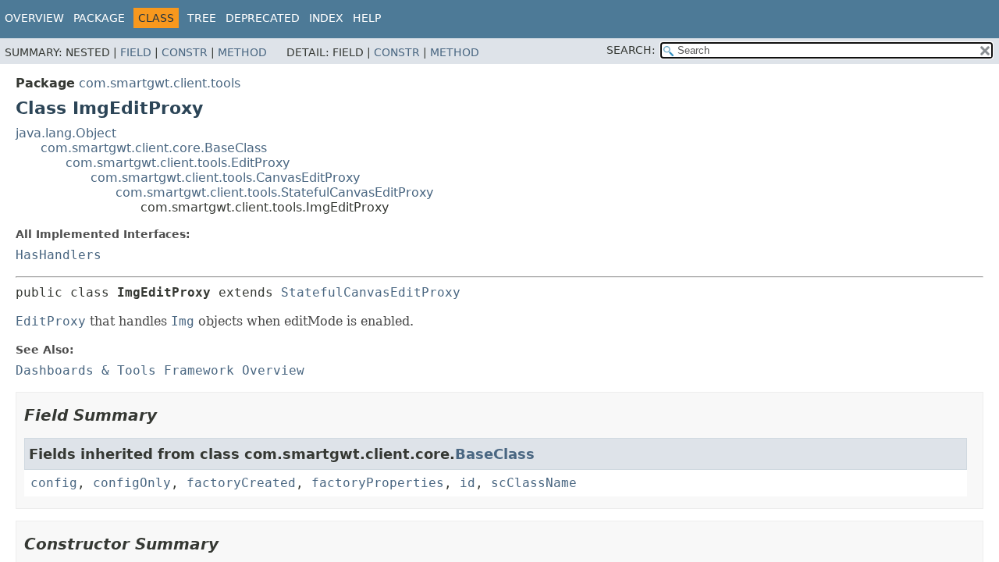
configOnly (132, 482)
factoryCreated (241, 482)
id (467, 482)
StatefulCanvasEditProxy (370, 292)
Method (242, 52)
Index (326, 18)
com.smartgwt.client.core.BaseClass (154, 147)
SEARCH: (631, 50)
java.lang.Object (66, 133)
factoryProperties (377, 482)
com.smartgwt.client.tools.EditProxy (178, 162)
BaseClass (495, 454)
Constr (185, 52)
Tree (201, 18)
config (53, 482)
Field (135, 52)
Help (367, 18)
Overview (34, 18)
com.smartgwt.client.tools (159, 83)
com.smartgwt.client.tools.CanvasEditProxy (225, 177)
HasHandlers (58, 254)
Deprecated (263, 18)
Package (99, 18)
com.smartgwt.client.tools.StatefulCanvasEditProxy (274, 192)
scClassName (534, 482)
